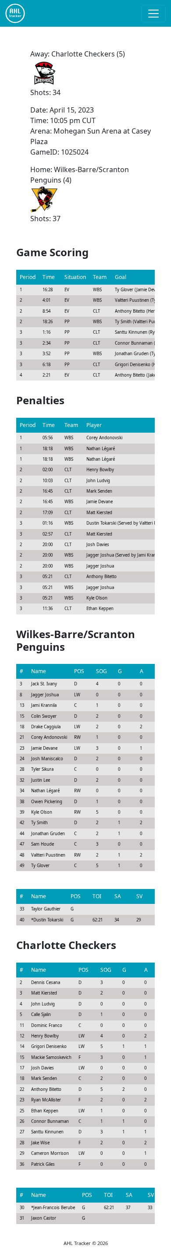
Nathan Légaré (45, 791)
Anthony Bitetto (46, 1089)
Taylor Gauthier (46, 909)
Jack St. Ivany (44, 684)
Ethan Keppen (44, 1111)
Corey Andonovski (49, 737)
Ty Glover (40, 865)
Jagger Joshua (45, 695)
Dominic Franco (46, 1025)
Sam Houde (42, 844)
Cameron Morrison (50, 1153)
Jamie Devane (44, 748)
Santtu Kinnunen (47, 1132)
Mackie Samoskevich (51, 1057)
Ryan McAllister (46, 1100)
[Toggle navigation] (153, 13)
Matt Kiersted (44, 993)
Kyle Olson (41, 812)
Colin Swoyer (44, 716)
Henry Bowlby (45, 1036)
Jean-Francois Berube (54, 1207)
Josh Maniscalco (47, 759)
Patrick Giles (43, 1164)
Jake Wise (40, 1143)
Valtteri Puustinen (48, 855)
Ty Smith (39, 823)
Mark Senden (44, 1078)
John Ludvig (43, 1004)
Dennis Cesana (45, 982)
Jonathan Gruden (48, 833)
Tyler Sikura (42, 769)
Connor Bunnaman (50, 1121)
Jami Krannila (44, 705)
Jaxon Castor (43, 1218)
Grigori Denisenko (49, 1046)
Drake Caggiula (46, 727)
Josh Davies (42, 1068)
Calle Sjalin (41, 1014)
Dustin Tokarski (48, 920)
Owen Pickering (46, 801)
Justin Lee (40, 780)
